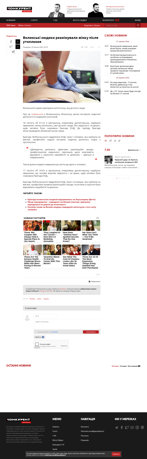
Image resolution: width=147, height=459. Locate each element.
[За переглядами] (106, 140)
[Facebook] (120, 428)
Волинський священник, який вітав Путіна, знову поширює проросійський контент (123, 48)
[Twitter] (126, 428)
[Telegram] (116, 428)
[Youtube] (131, 429)
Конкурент (111, 20)
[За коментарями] (110, 140)
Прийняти (116, 454)
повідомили (37, 114)
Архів (138, 20)
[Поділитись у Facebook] (11, 41)
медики (46, 299)
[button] (119, 178)
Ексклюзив (132, 366)
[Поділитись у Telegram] (13, 51)
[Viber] (141, 428)
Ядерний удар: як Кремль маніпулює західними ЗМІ (126, 159)
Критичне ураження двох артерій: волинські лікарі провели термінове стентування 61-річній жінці (125, 69)
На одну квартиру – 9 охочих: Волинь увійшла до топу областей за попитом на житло (124, 84)
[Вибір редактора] (119, 140)
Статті (34, 20)
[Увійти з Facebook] (43, 337)
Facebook (62, 289)
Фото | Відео (80, 20)
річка (39, 299)
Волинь (32, 299)
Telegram (43, 291)
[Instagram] (136, 428)
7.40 (55, 20)
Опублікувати (91, 332)
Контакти (85, 427)
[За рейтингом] (115, 140)
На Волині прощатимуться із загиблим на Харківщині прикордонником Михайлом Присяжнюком (123, 58)
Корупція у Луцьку (92, 25)
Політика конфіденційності (92, 431)
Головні (123, 366)
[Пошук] (138, 25)
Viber (50, 291)
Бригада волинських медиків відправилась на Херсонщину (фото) (61, 199)
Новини (10, 20)
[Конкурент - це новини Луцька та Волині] (18, 423)
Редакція (85, 440)
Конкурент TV (58, 445)
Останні (115, 366)
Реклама (84, 436)
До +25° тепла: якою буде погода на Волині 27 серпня (125, 92)
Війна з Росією (24, 25)
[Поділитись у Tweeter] (11, 46)
